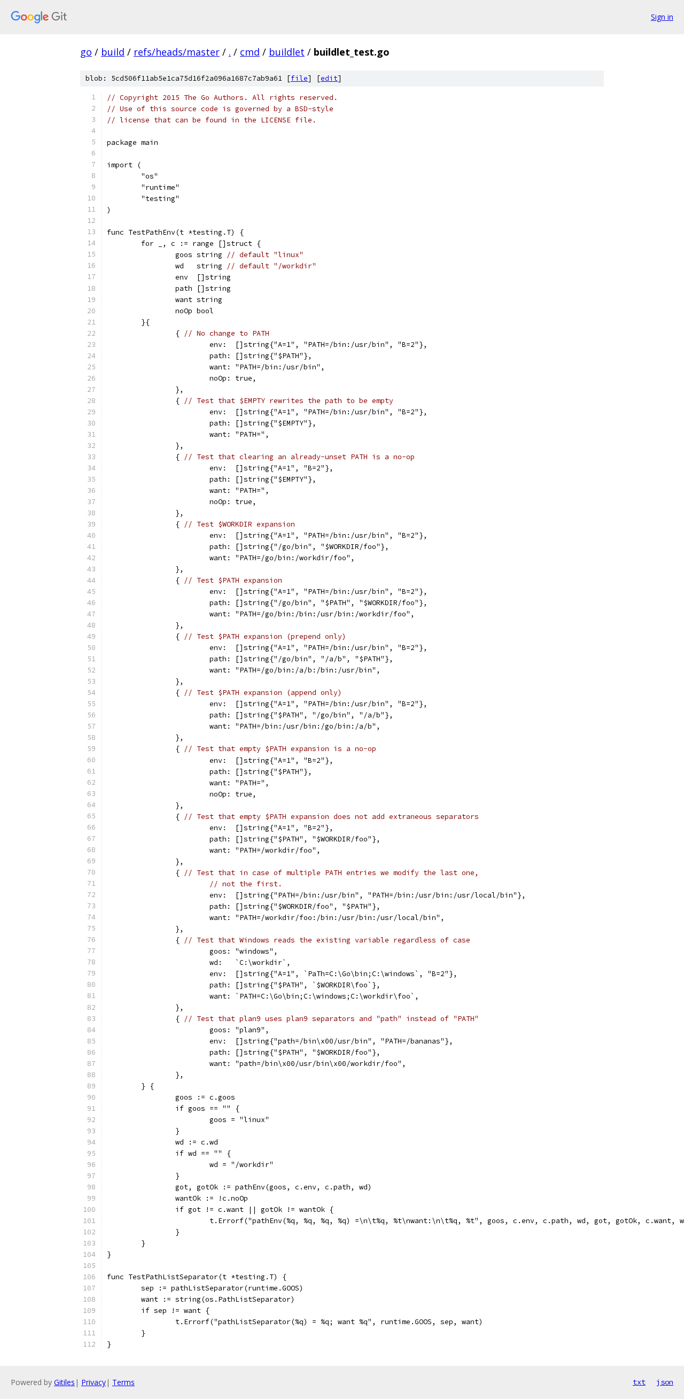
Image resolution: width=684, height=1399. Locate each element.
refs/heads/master (177, 51)
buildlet (287, 51)
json (664, 1382)
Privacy (93, 1382)
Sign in (662, 17)
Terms (123, 1382)
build (113, 51)
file (299, 78)
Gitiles (64, 1382)
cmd (250, 51)
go (86, 51)
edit (329, 78)
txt (639, 1382)
